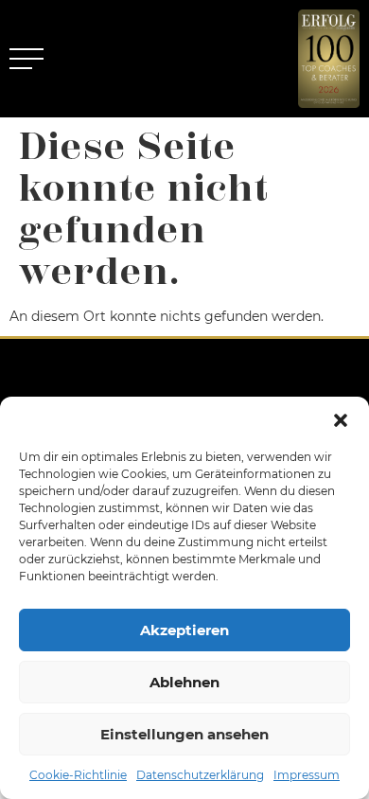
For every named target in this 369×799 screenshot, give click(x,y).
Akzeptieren (184, 630)
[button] (340, 420)
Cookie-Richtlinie (78, 775)
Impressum (306, 775)
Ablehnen (184, 682)
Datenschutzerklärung (200, 775)
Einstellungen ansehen (184, 734)
